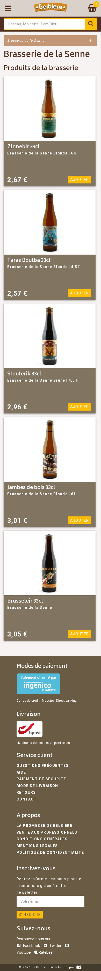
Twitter (55, 945)
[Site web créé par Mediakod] (79, 967)
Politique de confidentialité (50, 852)
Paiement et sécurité (41, 779)
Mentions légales (37, 846)
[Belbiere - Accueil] (50, 8)
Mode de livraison (37, 786)
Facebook (31, 945)
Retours (26, 792)
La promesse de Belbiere (44, 826)
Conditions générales (42, 839)
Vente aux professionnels (47, 832)
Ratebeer (46, 952)
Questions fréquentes (43, 766)
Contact (27, 799)
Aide (21, 772)
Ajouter (79, 179)
